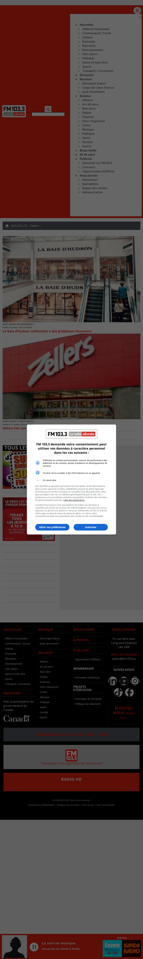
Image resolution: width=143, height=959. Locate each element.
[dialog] (71, 479)
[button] (71, 480)
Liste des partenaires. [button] (74, 500)
